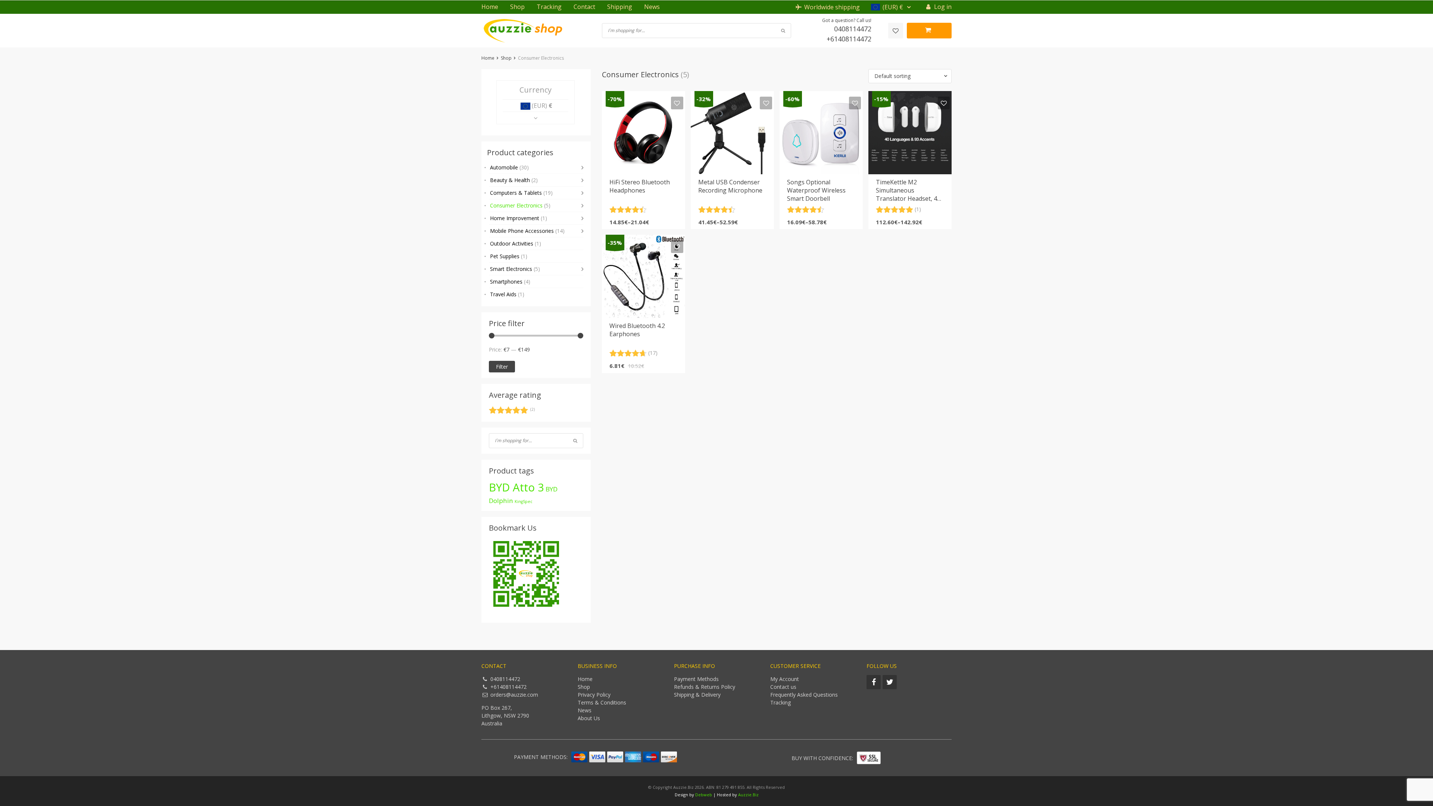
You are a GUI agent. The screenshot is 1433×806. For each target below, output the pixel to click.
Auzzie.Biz (748, 794)
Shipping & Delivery (697, 694)
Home (489, 7)
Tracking (549, 7)
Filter (502, 366)
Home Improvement (518, 218)
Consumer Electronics (520, 205)
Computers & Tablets (521, 192)
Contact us (783, 686)
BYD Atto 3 (516, 487)
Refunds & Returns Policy (704, 686)
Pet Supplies (508, 256)
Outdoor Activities (515, 243)
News (652, 7)
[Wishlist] (895, 30)
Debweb (703, 794)
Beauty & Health (514, 180)
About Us (589, 718)
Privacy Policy (594, 694)
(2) (512, 410)
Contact (584, 7)
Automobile (509, 167)
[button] (892, 7)
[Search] (575, 441)
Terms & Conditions (602, 702)
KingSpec (524, 501)
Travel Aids (507, 294)
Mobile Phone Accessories (527, 230)
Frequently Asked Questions (804, 694)
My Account (784, 678)
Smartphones (510, 281)
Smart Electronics (515, 268)
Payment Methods (696, 678)
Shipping (619, 7)
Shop (517, 7)
